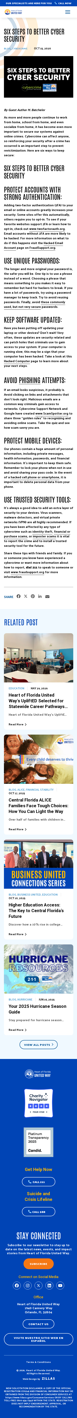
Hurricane (24, 999)
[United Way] (14, 12)
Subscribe (38, 1263)
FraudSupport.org (42, 247)
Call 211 (39, 1181)
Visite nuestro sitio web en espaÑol (38, 1339)
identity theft (42, 531)
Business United (29, 894)
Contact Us (38, 1323)
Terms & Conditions (38, 1362)
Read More (16, 724)
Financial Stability (40, 789)
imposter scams (44, 536)
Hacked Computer (17, 361)
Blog (7, 48)
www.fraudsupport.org (27, 572)
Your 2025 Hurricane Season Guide (37, 1009)
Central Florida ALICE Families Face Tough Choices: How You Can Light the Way (39, 806)
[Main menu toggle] (67, 12)
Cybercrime (19, 48)
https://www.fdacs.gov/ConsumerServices (29, 1397)
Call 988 (38, 1211)
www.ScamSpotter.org (51, 413)
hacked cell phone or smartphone (35, 477)
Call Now (64, 3)
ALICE (21, 789)
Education (16, 688)
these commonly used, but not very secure (34, 304)
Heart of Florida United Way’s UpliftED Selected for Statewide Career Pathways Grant (37, 701)
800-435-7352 (24, 1400)
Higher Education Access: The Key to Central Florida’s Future (36, 910)
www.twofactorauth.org (47, 228)
